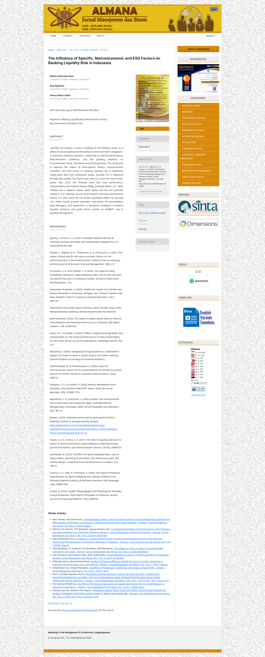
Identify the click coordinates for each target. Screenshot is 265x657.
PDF (142, 129)
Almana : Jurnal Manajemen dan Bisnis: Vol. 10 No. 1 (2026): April (110, 587)
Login (214, 9)
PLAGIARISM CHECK (192, 164)
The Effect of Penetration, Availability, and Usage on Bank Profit (122, 567)
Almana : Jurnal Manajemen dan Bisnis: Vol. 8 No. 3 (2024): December (112, 551)
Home (53, 36)
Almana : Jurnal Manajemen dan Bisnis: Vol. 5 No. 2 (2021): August (134, 564)
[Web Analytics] (198, 388)
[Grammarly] (198, 280)
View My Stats (198, 395)
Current (67, 36)
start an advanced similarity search (80, 610)
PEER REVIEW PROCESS (194, 117)
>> (71, 603)
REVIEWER (187, 111)
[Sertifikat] (198, 78)
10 (66, 603)
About (100, 36)
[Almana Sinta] (198, 208)
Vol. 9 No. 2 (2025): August (83, 50)
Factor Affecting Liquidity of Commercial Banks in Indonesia (138, 554)
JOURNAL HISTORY (191, 183)
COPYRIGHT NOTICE (192, 148)
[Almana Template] (198, 317)
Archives (84, 36)
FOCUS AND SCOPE (192, 124)
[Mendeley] (200, 271)
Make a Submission (198, 49)
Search (210, 36)
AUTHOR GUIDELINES (193, 136)
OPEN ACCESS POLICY (193, 176)
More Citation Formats (151, 191)
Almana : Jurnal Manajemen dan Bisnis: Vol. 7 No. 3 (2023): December (88, 558)
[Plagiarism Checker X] (197, 271)
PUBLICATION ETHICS (193, 130)
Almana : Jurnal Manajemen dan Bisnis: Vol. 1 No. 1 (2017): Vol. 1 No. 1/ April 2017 (127, 580)
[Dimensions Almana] (198, 223)
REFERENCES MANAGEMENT (196, 170)
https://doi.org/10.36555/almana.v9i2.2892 (77, 110)
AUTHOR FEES (189, 142)
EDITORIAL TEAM (191, 105)
